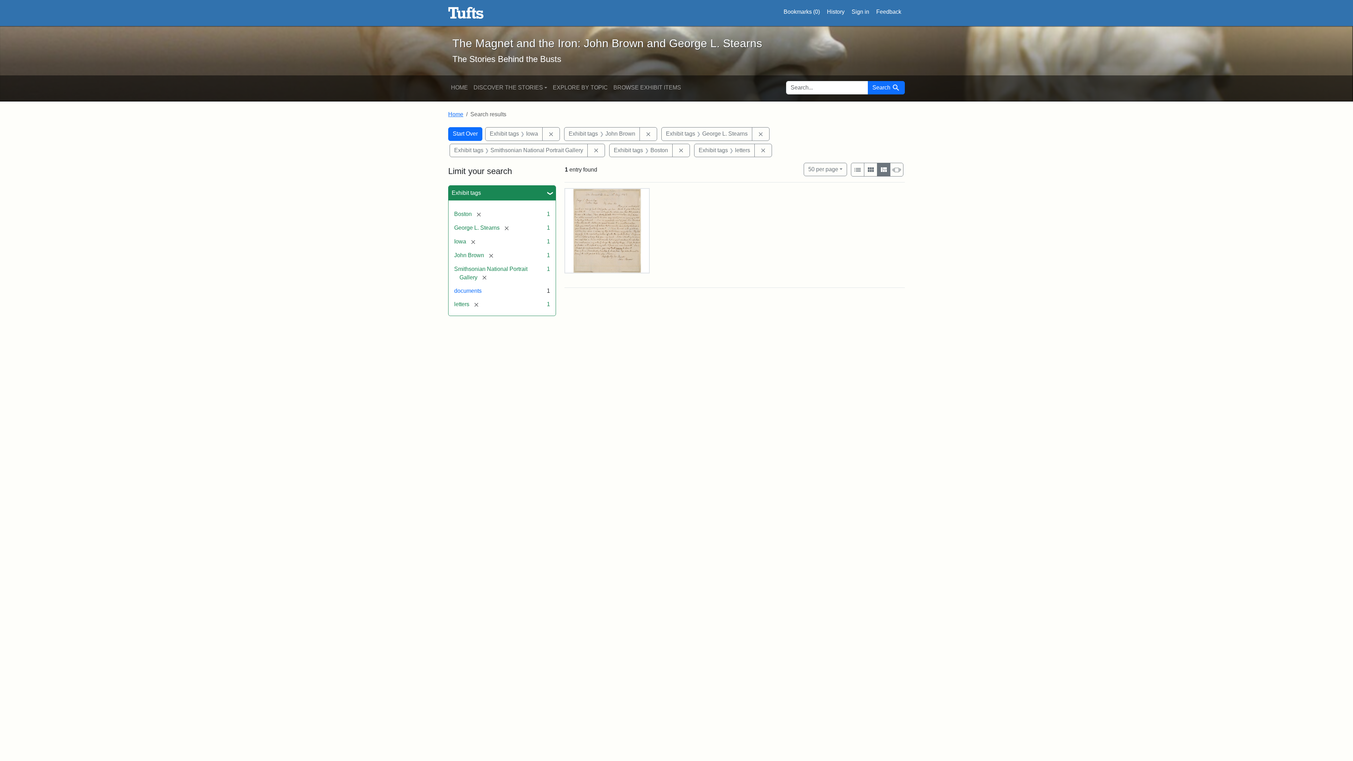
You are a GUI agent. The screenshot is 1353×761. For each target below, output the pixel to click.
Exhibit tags (466, 193)
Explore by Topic (580, 88)
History (836, 12)
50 (823, 169)
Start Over (465, 134)
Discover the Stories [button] (508, 88)
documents (468, 291)
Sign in (860, 12)
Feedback (888, 12)
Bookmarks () (802, 12)
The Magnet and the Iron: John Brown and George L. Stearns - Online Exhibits (466, 13)
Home (459, 88)
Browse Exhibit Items (647, 88)
